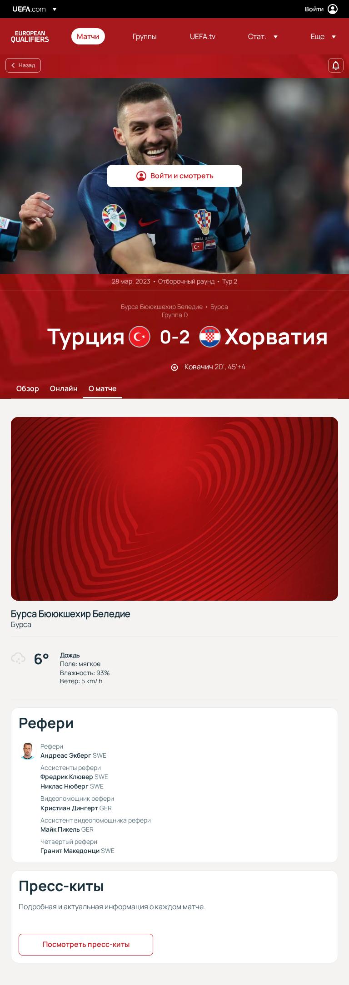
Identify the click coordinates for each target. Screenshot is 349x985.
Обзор (27, 389)
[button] (263, 36)
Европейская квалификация (30, 36)
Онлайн (64, 389)
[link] (88, 36)
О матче (103, 389)
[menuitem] (93, 36)
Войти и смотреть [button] (182, 176)
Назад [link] (27, 65)
